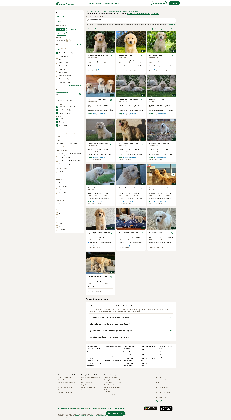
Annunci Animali (105, 408)
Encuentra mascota (94, 3)
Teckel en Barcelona (110, 377)
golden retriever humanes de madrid (93, 359)
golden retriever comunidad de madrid (94, 347)
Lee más (172, 24)
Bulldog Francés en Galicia (112, 387)
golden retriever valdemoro (128, 347)
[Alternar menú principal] (52, 3)
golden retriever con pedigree (165, 356)
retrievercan (162, 352)
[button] (161, 174)
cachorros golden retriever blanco (128, 359)
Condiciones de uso (161, 387)
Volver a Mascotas (63, 17)
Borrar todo (77, 13)
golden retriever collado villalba (113, 361)
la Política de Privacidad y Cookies (97, 415)
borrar (79, 44)
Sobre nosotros (160, 377)
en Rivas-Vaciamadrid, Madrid (143, 13)
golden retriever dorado (148, 347)
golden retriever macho (130, 352)
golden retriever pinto (94, 352)
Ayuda (157, 382)
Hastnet (74, 408)
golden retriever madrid (113, 347)
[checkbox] (57, 53)
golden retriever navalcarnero (110, 351)
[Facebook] (157, 401)
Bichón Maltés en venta (65, 380)
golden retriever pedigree (146, 364)
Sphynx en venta (86, 382)
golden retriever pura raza (148, 359)
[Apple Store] (166, 408)
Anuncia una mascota (112, 3)
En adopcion (72, 29)
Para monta (62, 34)
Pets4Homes (65, 408)
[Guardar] (111, 56)
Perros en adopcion (110, 394)
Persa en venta (86, 390)
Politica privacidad (161, 380)
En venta (61, 29)
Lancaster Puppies (119, 408)
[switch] (68, 40)
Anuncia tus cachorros (162, 392)
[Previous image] (150, 174)
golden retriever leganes (95, 355)
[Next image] (173, 174)
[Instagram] (161, 401)
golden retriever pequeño (146, 351)
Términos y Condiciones (81, 415)
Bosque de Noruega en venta (90, 377)
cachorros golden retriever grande (128, 364)
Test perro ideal (160, 397)
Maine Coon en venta (88, 387)
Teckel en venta (63, 390)
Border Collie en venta (65, 387)
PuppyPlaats (82, 408)
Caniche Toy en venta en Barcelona (112, 391)
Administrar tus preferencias (65, 417)
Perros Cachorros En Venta (67, 375)
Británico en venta (87, 380)
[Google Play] (150, 408)
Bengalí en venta (86, 385)
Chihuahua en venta (64, 377)
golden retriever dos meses (165, 347)
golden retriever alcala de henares (94, 364)
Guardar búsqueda (96, 29)
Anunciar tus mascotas (162, 390)
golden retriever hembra (131, 355)
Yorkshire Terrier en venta (66, 382)
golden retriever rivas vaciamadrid (112, 356)
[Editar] (80, 93)
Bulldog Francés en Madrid (112, 380)
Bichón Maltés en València (112, 382)
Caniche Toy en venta (65, 392)
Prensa (157, 385)
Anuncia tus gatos (161, 395)
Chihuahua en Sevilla (111, 385)
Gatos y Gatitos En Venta (89, 375)
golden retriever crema (148, 355)
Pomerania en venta (64, 385)
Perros (59, 21)
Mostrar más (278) (74, 86)
